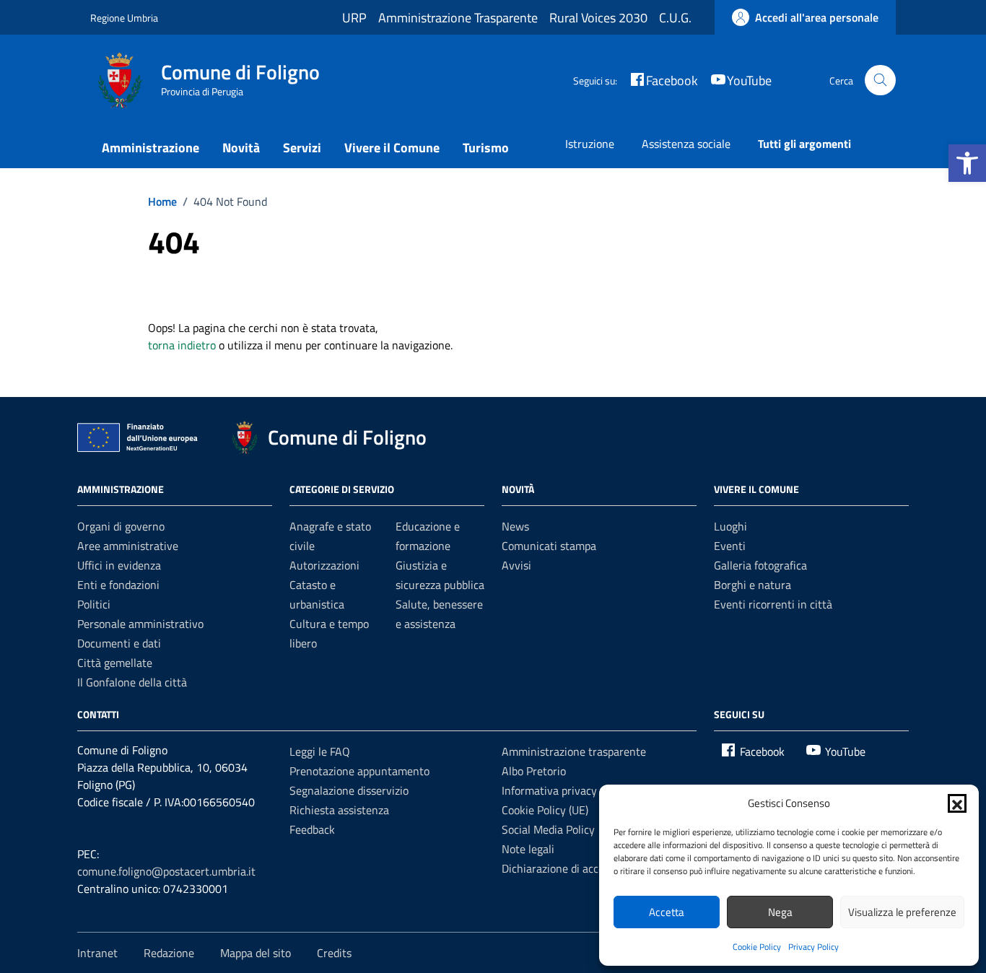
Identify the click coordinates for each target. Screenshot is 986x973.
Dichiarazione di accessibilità (572, 868)
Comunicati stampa (549, 545)
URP (354, 17)
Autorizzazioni (324, 565)
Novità (241, 147)
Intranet (97, 952)
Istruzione (589, 143)
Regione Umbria (124, 17)
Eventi (730, 545)
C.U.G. (675, 17)
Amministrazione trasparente (574, 751)
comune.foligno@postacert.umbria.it (166, 871)
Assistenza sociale (686, 143)
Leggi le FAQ (319, 751)
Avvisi (516, 565)
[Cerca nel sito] (880, 80)
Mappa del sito (255, 952)
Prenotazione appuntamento (359, 771)
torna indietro (182, 345)
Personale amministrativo (140, 623)
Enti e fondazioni (118, 584)
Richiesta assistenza (339, 810)
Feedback (312, 829)
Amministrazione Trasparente (458, 17)
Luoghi (730, 526)
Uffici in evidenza (119, 565)
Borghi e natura (752, 584)
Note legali (528, 849)
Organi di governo (121, 526)
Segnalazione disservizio (349, 790)
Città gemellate (114, 662)
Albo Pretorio (534, 771)
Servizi (302, 147)
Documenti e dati (119, 643)
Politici (93, 604)
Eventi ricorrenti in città (773, 604)
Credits (334, 952)
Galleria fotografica (760, 565)
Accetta (666, 912)
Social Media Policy (548, 829)
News (515, 526)
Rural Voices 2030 (598, 17)
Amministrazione (150, 147)
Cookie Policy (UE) (545, 810)
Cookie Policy (757, 947)
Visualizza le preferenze (902, 912)
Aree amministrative (127, 545)
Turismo (486, 147)
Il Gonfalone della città (132, 682)
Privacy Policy (813, 947)
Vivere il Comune (392, 147)
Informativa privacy (549, 790)
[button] (967, 163)
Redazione (169, 952)
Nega (780, 912)
